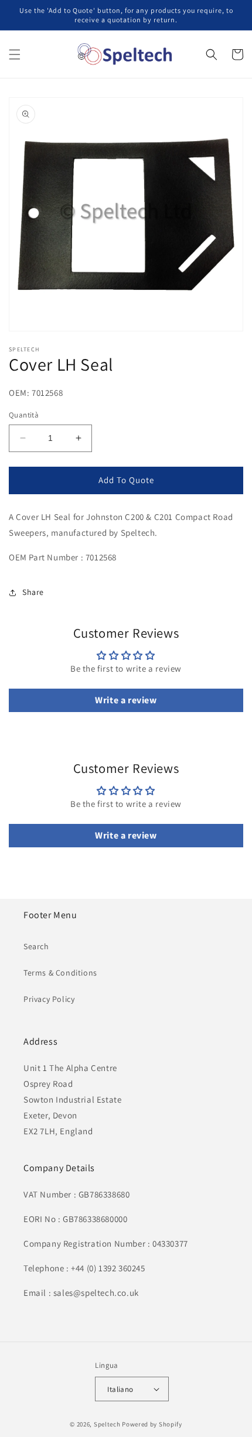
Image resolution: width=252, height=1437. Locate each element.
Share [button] (33, 592)
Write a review (125, 700)
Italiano (120, 1389)
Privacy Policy (48, 999)
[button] (15, 54)
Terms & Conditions (60, 972)
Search (36, 946)
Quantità (24, 415)
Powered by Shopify (152, 1424)
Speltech (107, 1424)
